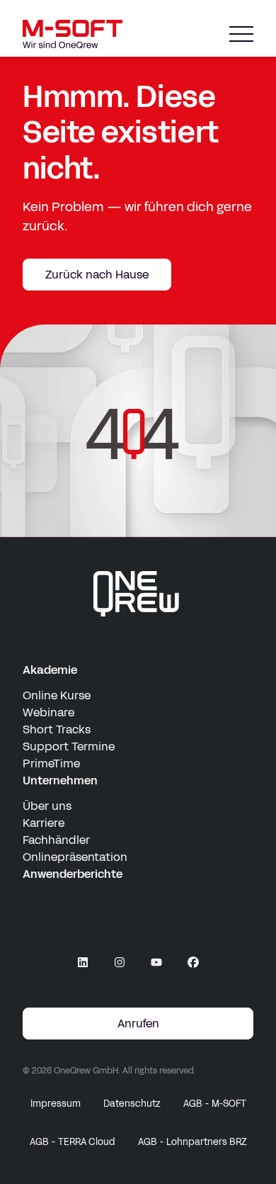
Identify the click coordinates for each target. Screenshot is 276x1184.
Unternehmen (60, 780)
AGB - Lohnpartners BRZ (192, 1142)
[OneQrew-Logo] (138, 593)
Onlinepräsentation (75, 857)
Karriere (43, 823)
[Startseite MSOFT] (72, 34)
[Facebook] (193, 962)
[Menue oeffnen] (241, 34)
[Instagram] (120, 962)
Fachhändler (56, 840)
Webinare (48, 712)
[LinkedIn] (83, 962)
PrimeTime (51, 763)
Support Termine (69, 746)
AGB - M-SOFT (214, 1104)
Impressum (55, 1104)
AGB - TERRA (72, 1142)
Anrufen (138, 1023)
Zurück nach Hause (97, 274)
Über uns (47, 806)
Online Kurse (57, 695)
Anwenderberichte (72, 874)
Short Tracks (57, 729)
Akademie (50, 670)
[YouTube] (156, 962)
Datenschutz (132, 1104)
